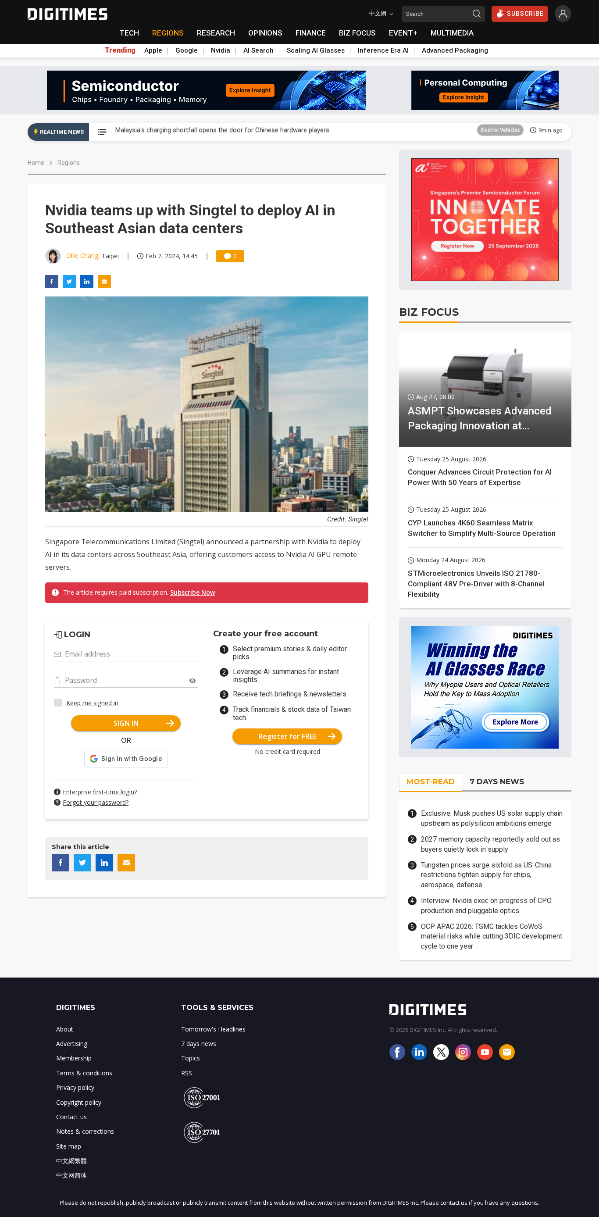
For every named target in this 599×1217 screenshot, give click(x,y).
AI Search (258, 50)
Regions (68, 162)
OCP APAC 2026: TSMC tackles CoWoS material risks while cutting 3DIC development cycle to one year (491, 936)
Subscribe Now (192, 592)
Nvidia (220, 50)
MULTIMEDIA (452, 33)
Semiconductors (499, 132)
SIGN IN (126, 723)
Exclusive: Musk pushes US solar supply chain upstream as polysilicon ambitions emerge (492, 818)
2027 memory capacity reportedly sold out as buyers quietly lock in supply (490, 844)
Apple (153, 50)
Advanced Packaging (455, 50)
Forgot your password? (95, 802)
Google (186, 50)
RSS (186, 1073)
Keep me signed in (92, 703)
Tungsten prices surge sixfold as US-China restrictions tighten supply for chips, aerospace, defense (486, 875)
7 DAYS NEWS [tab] (497, 781)
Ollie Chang (82, 255)
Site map (68, 1146)
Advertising (71, 1043)
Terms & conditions (84, 1073)
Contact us (71, 1117)
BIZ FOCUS (357, 33)
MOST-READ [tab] (430, 781)
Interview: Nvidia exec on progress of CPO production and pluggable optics (486, 905)
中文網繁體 (71, 1160)
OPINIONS (265, 33)
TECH (129, 33)
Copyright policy (78, 1102)
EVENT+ (403, 33)
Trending (120, 50)
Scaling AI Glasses (316, 50)
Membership (74, 1058)
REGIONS (168, 33)
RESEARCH (216, 33)
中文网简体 (71, 1175)
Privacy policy (75, 1087)
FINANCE (311, 33)
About (64, 1029)
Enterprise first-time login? (100, 792)
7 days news (198, 1043)
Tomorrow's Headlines (213, 1029)
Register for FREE (287, 736)
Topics (190, 1058)
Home (36, 162)
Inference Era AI (383, 50)
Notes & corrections (85, 1131)
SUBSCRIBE (525, 13)
